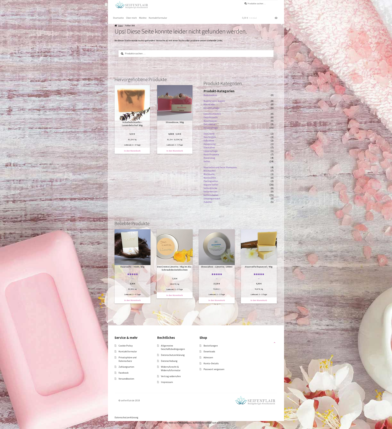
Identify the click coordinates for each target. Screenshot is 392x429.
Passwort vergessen (214, 369)
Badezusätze (210, 95)
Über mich (131, 17)
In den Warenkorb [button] (132, 150)
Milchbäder (209, 104)
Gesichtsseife (211, 117)
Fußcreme (209, 140)
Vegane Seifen (211, 184)
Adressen (208, 357)
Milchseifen (210, 170)
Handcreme (210, 144)
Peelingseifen (211, 181)
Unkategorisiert (212, 198)
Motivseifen (210, 177)
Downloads (209, 351)
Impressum (167, 382)
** (132, 279)
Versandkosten (126, 378)
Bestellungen (211, 345)
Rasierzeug (209, 157)
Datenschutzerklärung (173, 354)
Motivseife (209, 174)
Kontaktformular (158, 17)
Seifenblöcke (210, 188)
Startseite (118, 17)
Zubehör (208, 201)
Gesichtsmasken (212, 113)
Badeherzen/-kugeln (214, 100)
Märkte (143, 17)
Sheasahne (209, 147)
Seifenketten (210, 191)
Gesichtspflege (211, 107)
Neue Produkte (211, 154)
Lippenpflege (211, 150)
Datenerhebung (169, 360)
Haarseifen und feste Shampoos (220, 167)
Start (120, 25)
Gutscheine (209, 124)
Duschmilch (210, 137)
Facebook (123, 372)
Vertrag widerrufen (171, 376)
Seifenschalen (211, 195)
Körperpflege (211, 127)
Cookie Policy (126, 345)
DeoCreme (209, 133)
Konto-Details (211, 363)
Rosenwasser (210, 120)
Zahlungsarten (126, 366)
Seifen (207, 161)
